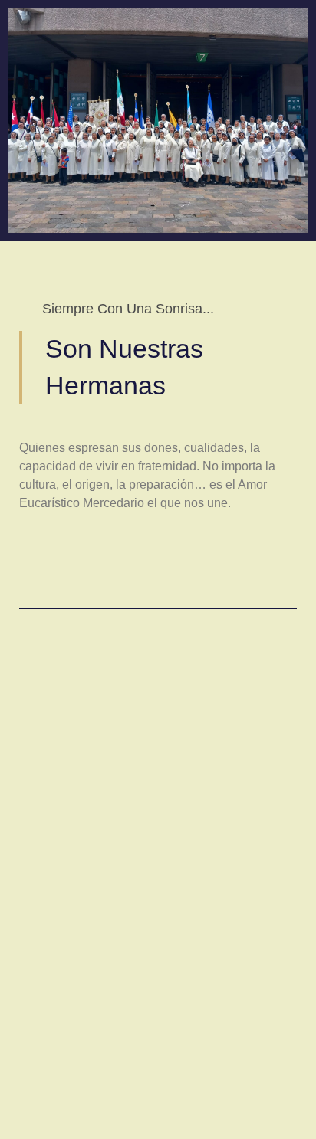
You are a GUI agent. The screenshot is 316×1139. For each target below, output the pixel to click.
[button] (21, 808)
